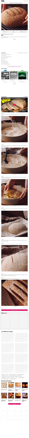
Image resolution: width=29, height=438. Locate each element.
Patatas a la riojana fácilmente (24, 400)
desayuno (3, 374)
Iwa (1, 390)
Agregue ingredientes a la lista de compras (15, 66)
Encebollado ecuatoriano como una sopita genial (10, 390)
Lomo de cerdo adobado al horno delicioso (3, 400)
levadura (12, 377)
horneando (3, 377)
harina (8, 377)
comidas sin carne (12, 374)
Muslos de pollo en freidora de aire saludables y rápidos (11, 400)
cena (7, 374)
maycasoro (9, 401)
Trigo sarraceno (21, 377)
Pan (16, 377)
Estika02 (2, 401)
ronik (22, 401)
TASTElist (4, 35)
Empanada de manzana (17, 390)
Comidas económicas (20, 374)
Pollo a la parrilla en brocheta (24, 390)
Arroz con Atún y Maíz (4, 389)
